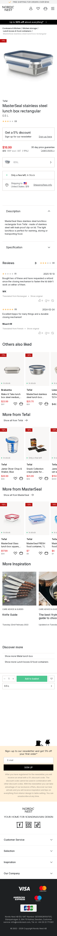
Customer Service (14, 839)
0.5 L (6, 686)
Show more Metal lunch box (19, 656)
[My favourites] (38, 8)
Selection (9, 850)
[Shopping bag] (45, 8)
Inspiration (10, 862)
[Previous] (5, 67)
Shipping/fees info (42, 185)
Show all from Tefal (13, 420)
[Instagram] (28, 824)
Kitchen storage (30, 28)
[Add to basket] (21, 403)
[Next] (51, 67)
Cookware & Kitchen (11, 28)
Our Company (12, 873)
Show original (37, 296)
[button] (9, 121)
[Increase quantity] (13, 679)
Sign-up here (45, 136)
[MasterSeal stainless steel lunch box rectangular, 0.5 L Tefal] (28, 66)
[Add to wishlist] (15, 404)
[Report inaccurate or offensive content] (53, 300)
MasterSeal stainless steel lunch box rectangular (24, 34)
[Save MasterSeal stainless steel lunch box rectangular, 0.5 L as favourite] (51, 679)
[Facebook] (19, 824)
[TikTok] (37, 824)
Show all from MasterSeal (16, 495)
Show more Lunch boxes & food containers (26, 662)
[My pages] (31, 8)
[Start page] (8, 8)
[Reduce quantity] (4, 679)
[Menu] (52, 8)
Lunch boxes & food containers (17, 31)
